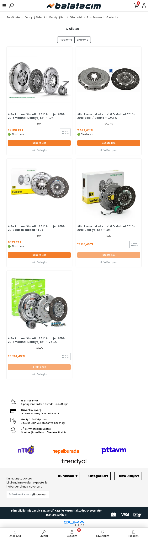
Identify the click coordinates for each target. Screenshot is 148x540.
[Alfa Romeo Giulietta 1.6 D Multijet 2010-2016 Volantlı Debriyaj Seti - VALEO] (39, 303)
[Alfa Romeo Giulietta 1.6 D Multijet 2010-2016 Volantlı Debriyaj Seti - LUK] (39, 79)
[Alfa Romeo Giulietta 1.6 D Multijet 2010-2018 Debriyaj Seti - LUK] (108, 191)
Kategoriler (97, 476)
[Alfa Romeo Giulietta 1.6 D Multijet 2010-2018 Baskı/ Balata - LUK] (39, 191)
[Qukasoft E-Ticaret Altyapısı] (74, 523)
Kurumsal (66, 476)
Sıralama (82, 40)
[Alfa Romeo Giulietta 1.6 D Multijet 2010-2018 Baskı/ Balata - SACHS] (108, 79)
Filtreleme (66, 40)
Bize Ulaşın (128, 476)
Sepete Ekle (39, 143)
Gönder (41, 494)
